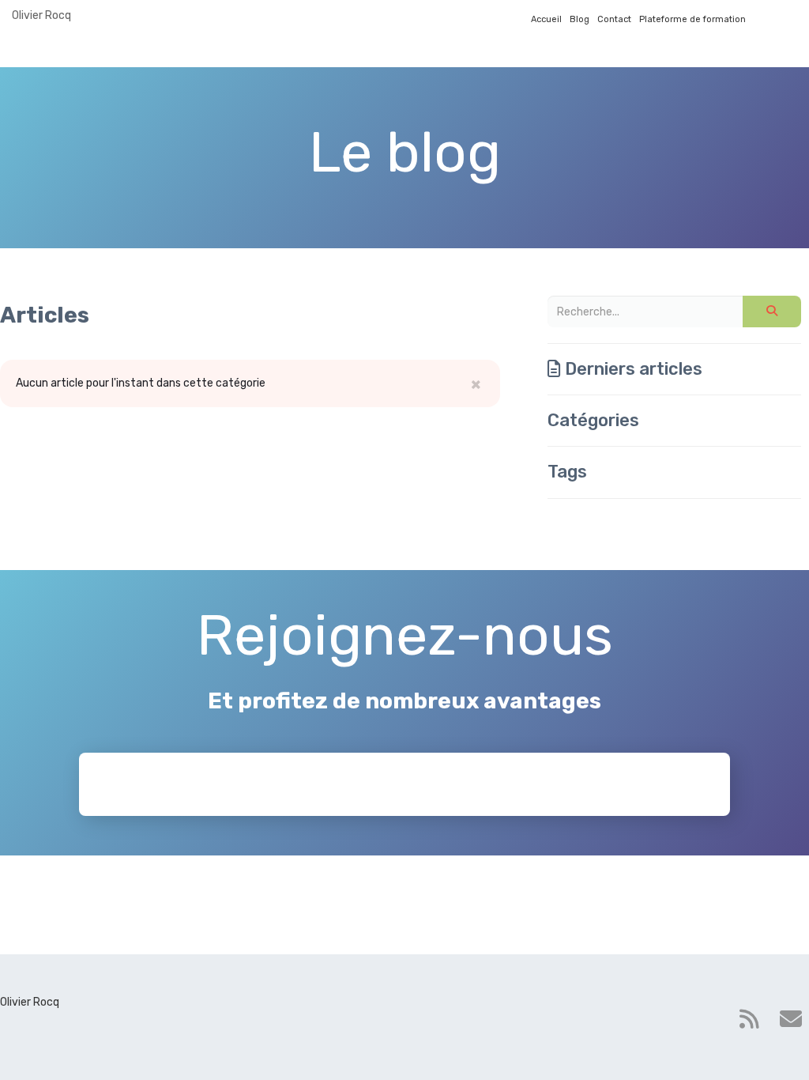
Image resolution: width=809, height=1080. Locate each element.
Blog (579, 19)
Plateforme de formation (692, 19)
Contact (614, 19)
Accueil (546, 19)
